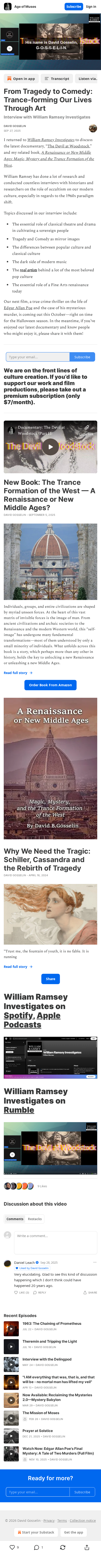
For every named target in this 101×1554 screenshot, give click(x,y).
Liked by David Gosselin (34, 1268)
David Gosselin (15, 126)
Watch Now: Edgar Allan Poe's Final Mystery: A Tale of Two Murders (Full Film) (58, 1450)
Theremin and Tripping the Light (50, 1341)
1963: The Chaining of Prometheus (52, 1323)
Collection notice (83, 1520)
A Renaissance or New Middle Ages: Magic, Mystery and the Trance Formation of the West (49, 159)
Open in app (24, 78)
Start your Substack (38, 1532)
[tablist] (24, 1219)
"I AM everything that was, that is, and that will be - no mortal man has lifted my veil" (59, 1379)
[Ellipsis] (95, 1262)
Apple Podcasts (32, 1019)
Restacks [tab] (35, 1219)
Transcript (60, 78)
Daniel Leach (24, 1262)
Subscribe (73, 6)
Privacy (48, 1520)
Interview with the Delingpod (47, 1359)
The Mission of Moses (41, 1413)
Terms (62, 1520)
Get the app (73, 1532)
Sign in (91, 6)
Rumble (19, 1110)
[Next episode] (15, 65)
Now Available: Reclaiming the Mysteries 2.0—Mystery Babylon (57, 1397)
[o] (50, 446)
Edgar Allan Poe (18, 308)
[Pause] (5, 65)
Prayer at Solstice (38, 1430)
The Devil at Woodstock (68, 146)
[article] (50, 1328)
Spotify (18, 1015)
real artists (28, 270)
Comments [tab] (15, 1219)
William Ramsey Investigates (50, 140)
